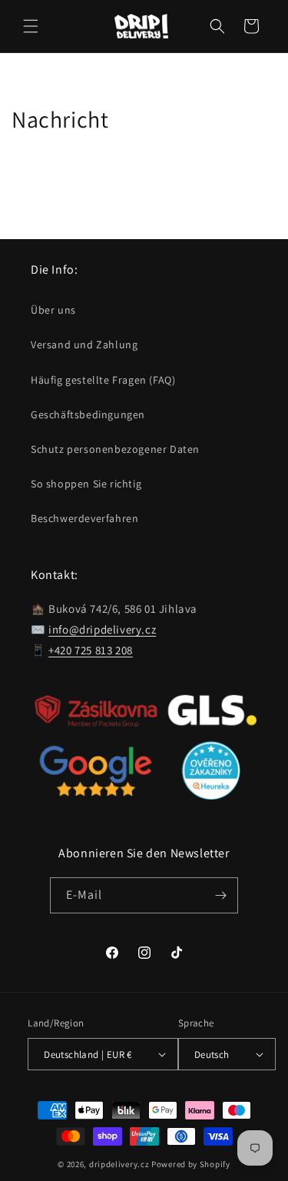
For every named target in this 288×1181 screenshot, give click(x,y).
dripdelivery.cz (119, 1164)
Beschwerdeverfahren (84, 518)
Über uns (53, 310)
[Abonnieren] (220, 895)
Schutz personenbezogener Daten (115, 449)
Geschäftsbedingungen (88, 414)
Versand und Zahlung (84, 344)
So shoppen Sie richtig (86, 484)
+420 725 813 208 (90, 650)
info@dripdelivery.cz (102, 629)
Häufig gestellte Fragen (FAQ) (103, 380)
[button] (31, 26)
